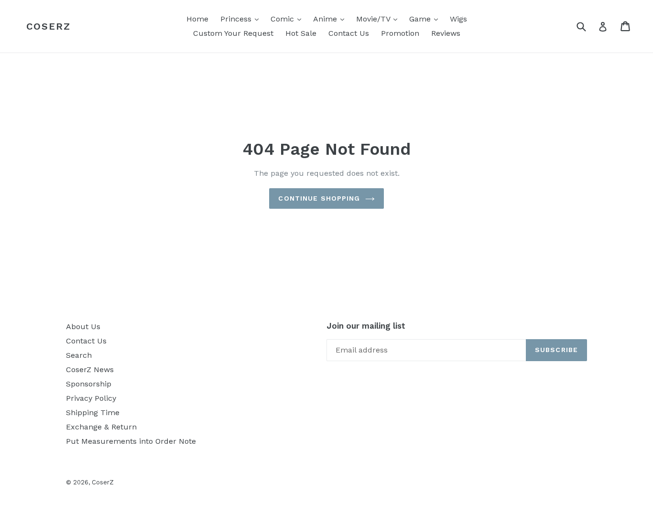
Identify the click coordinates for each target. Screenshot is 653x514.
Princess (241, 18)
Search (79, 355)
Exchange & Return (101, 426)
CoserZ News (90, 369)
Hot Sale (300, 33)
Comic (288, 18)
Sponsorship (88, 383)
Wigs (458, 18)
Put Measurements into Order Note (131, 441)
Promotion (400, 33)
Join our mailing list (365, 326)
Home (197, 18)
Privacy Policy (91, 398)
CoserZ (48, 26)
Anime (331, 18)
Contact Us (348, 33)
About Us (83, 326)
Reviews (445, 33)
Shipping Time (93, 412)
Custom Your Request (233, 33)
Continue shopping (319, 198)
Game (426, 18)
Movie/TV (379, 18)
